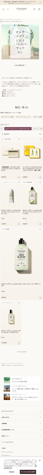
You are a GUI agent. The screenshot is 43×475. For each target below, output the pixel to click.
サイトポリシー (6, 455)
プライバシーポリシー (8, 452)
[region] (21, 466)
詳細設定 (11, 472)
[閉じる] (40, 460)
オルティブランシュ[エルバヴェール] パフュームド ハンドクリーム (10, 212)
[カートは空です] (39, 9)
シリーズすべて (20, 65)
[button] (34, 9)
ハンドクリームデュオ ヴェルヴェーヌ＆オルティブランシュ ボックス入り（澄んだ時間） (32, 168)
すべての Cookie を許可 (28, 472)
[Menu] (3, 9)
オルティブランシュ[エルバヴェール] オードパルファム (10, 331)
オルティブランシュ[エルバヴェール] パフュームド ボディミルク (21, 284)
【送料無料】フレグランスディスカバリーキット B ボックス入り (10, 168)
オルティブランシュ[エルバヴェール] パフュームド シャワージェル (32, 212)
